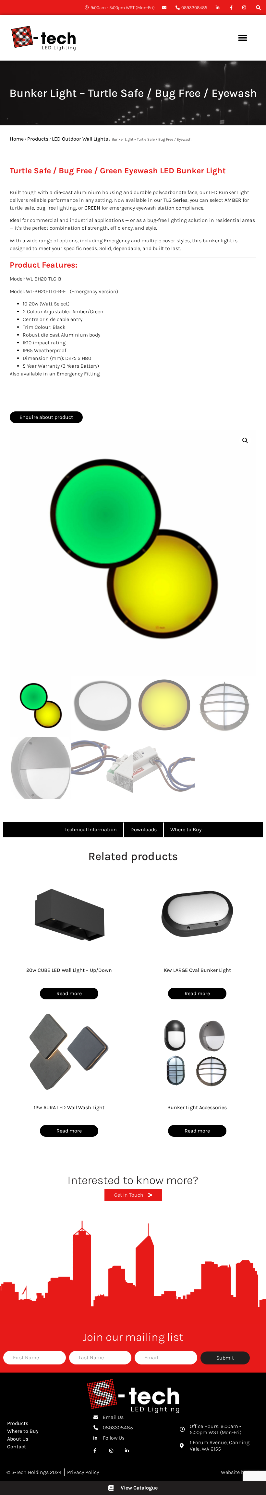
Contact (16, 1446)
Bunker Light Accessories (197, 1107)
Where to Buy (22, 1431)
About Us (17, 1439)
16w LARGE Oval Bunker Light (197, 970)
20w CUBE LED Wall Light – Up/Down (69, 970)
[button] (258, 7)
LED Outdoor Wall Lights (80, 139)
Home (17, 139)
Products (37, 139)
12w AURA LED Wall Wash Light (69, 1107)
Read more (69, 993)
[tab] (91, 829)
